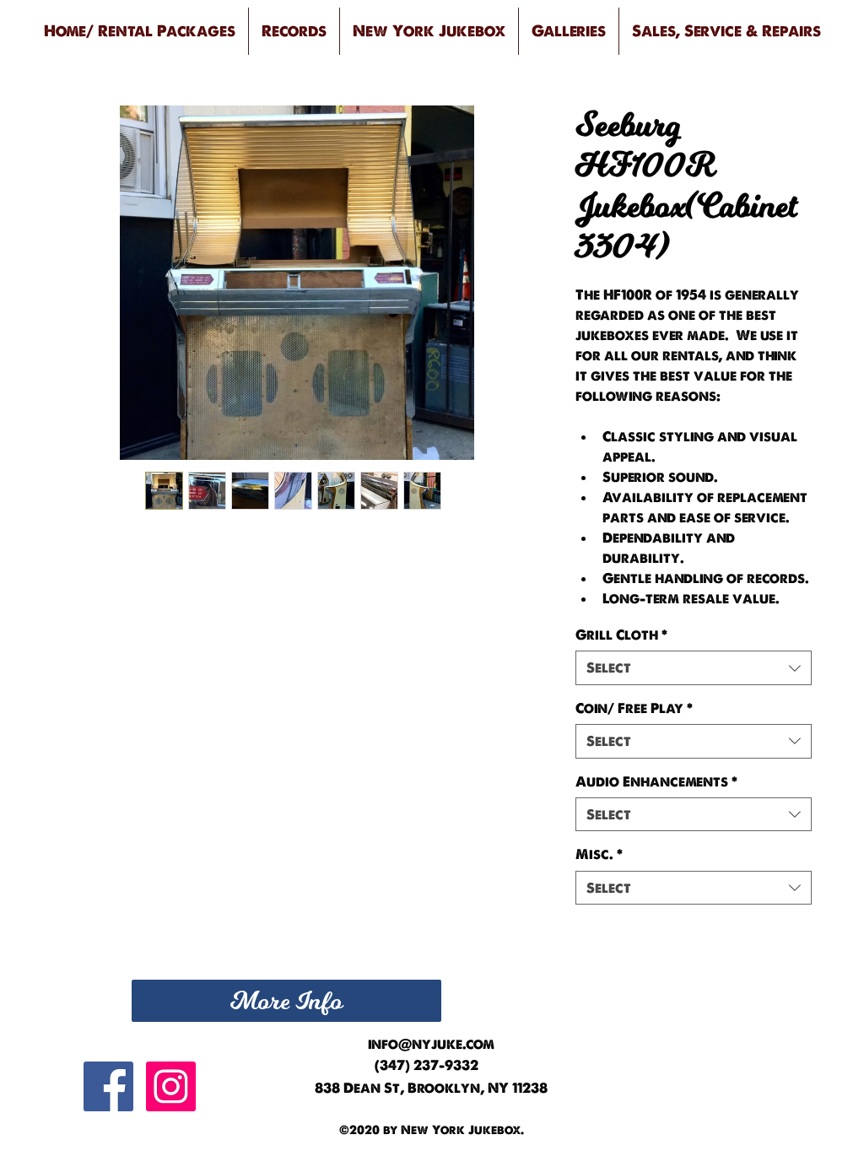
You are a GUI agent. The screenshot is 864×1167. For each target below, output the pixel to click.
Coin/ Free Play (634, 708)
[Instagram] (171, 1086)
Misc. (599, 854)
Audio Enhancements (656, 781)
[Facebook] (108, 1086)
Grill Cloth (621, 634)
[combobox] (693, 667)
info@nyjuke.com (431, 1043)
